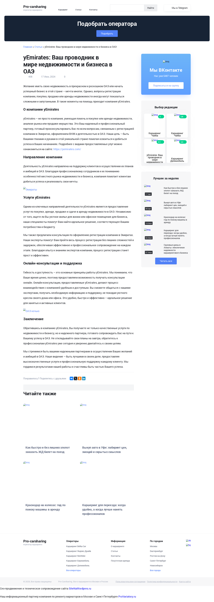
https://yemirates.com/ (67, 149)
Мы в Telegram (180, 7)
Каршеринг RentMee (75, 555)
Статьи (38, 46)
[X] (75, 378)
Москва (153, 546)
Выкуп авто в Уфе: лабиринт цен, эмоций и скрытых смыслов (175, 205)
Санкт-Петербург (158, 560)
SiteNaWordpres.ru (80, 588)
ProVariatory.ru (127, 596)
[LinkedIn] (83, 378)
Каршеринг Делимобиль (78, 565)
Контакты (115, 555)
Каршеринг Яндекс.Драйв (78, 551)
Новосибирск (156, 565)
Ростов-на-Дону (157, 555)
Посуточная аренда (120, 560)
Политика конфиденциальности (162, 582)
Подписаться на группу (166, 85)
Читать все (166, 260)
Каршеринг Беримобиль (77, 560)
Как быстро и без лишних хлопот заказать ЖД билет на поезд (176, 191)
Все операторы (73, 570)
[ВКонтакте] (71, 378)
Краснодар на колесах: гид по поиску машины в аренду (175, 220)
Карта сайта (185, 582)
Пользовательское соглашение (130, 582)
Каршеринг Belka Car (76, 546)
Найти (150, 7)
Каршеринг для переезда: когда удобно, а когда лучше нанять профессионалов (175, 234)
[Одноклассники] (79, 378)
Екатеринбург (156, 551)
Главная (27, 46)
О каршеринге (117, 546)
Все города (155, 570)
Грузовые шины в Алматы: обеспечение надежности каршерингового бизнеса (176, 249)
